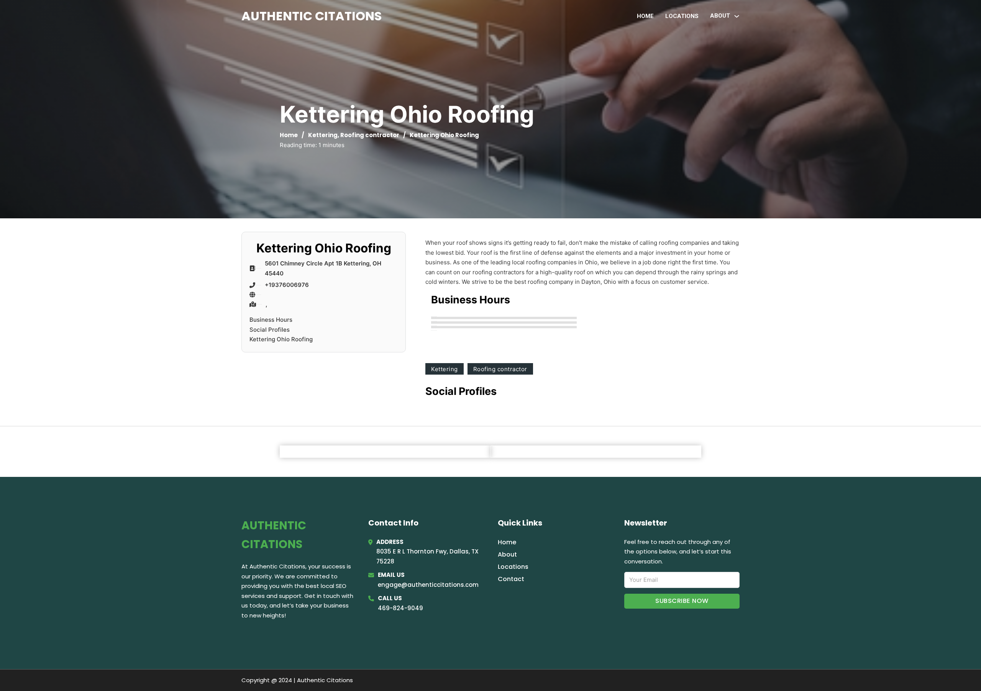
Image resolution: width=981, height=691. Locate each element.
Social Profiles (269, 329)
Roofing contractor (369, 135)
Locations (682, 16)
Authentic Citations (311, 16)
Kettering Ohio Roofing (281, 339)
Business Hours (270, 319)
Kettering (323, 135)
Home (645, 16)
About (507, 554)
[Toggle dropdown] (737, 16)
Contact (511, 579)
